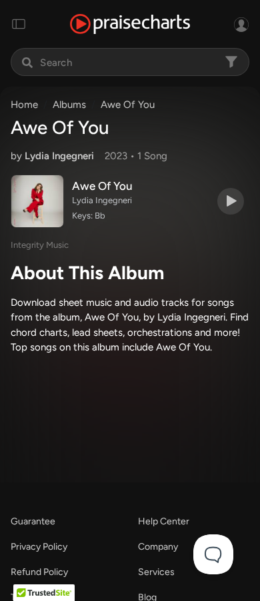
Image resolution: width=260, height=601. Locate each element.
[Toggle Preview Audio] (230, 201)
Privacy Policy (39, 546)
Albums (69, 105)
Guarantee (33, 521)
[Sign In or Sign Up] (241, 24)
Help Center (163, 521)
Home (24, 105)
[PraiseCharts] (130, 24)
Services (156, 572)
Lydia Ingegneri (59, 156)
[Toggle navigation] (19, 24)
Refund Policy (39, 572)
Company (158, 546)
